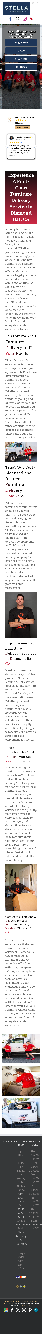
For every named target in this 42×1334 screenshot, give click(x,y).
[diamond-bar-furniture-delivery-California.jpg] (21, 1066)
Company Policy (27, 1301)
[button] (35, 146)
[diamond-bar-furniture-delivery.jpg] (21, 1099)
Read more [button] (13, 156)
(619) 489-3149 (21, 1213)
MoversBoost (26, 1305)
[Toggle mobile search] (33, 3)
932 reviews (19, 123)
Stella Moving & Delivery (12, 1301)
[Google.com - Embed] (8, 1162)
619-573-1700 (21, 1197)
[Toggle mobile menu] (38, 3)
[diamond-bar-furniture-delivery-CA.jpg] (21, 1034)
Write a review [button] (22, 127)
